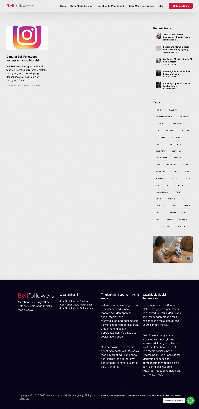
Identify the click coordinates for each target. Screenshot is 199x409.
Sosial (181, 185)
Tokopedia (160, 206)
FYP (157, 130)
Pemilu (187, 178)
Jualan (159, 144)
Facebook (160, 123)
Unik (184, 212)
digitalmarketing (164, 117)
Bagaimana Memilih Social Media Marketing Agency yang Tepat (176, 48)
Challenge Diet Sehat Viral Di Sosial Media (177, 60)
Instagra (186, 130)
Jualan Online (176, 144)
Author (10, 85)
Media (185, 165)
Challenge (172, 110)
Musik (187, 171)
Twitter (172, 212)
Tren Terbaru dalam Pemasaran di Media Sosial (176, 35)
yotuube (167, 226)
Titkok (171, 199)
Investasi (176, 137)
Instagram (160, 137)
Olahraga (160, 178)
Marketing (172, 165)
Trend (187, 206)
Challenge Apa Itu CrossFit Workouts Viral (176, 84)
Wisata (170, 219)
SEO (157, 185)
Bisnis (158, 110)
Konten (177, 158)
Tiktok (159, 199)
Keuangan (176, 151)
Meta (176, 171)
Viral (158, 219)
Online (174, 178)
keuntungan (162, 158)
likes (158, 165)
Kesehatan (160, 151)
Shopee (168, 185)
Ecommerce (183, 117)
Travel (175, 206)
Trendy (159, 212)
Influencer (170, 130)
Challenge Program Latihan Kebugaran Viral (177, 72)
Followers (176, 123)
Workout (183, 219)
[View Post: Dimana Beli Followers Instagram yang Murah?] (27, 38)
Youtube (181, 226)
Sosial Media (162, 192)
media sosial (162, 171)
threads (178, 192)
